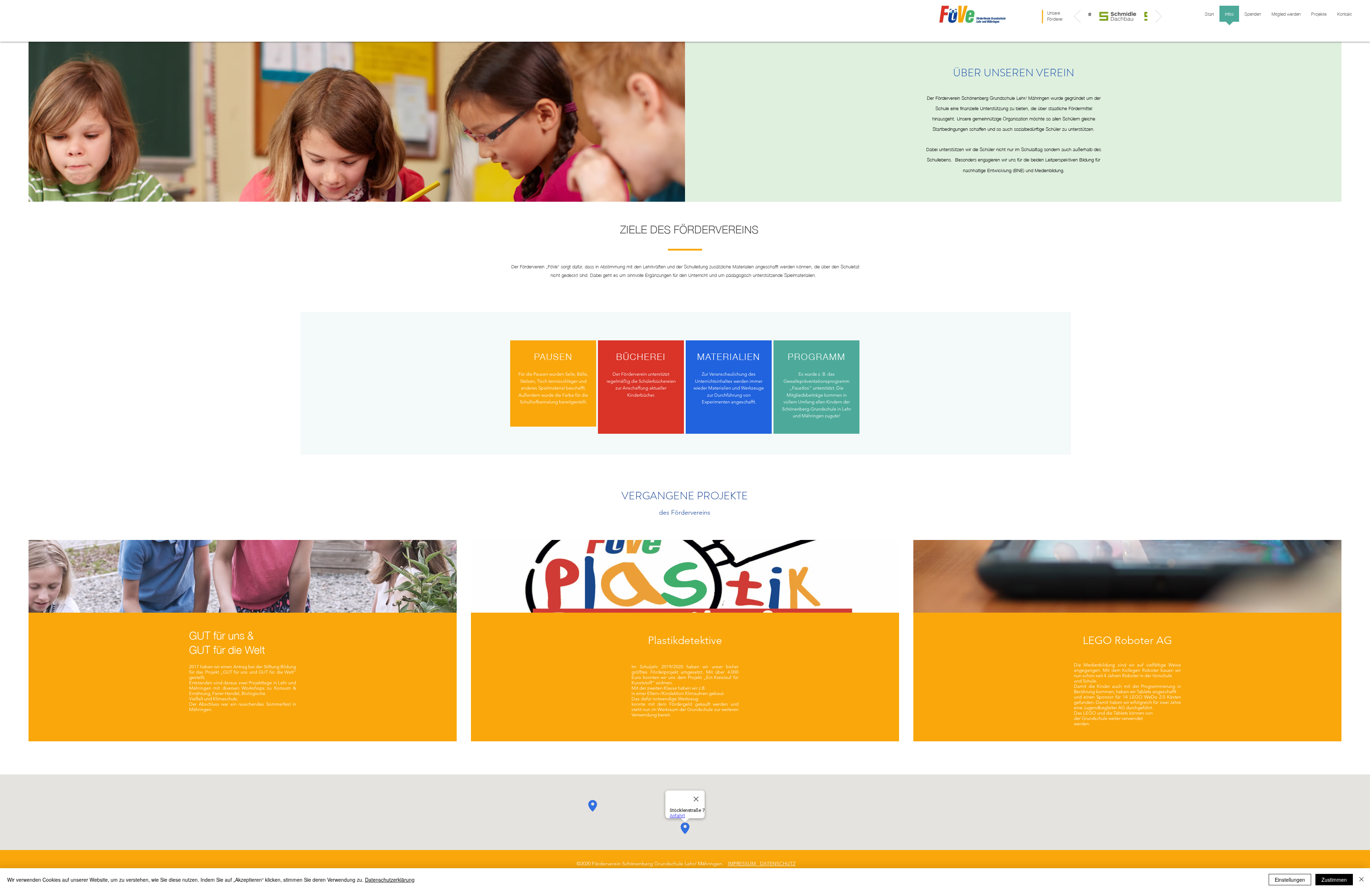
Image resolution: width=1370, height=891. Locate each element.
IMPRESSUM (743, 863)
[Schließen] (1361, 879)
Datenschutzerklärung (390, 879)
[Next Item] (1159, 16)
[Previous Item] (1077, 16)
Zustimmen (1334, 879)
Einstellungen (1290, 879)
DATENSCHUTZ (777, 863)
